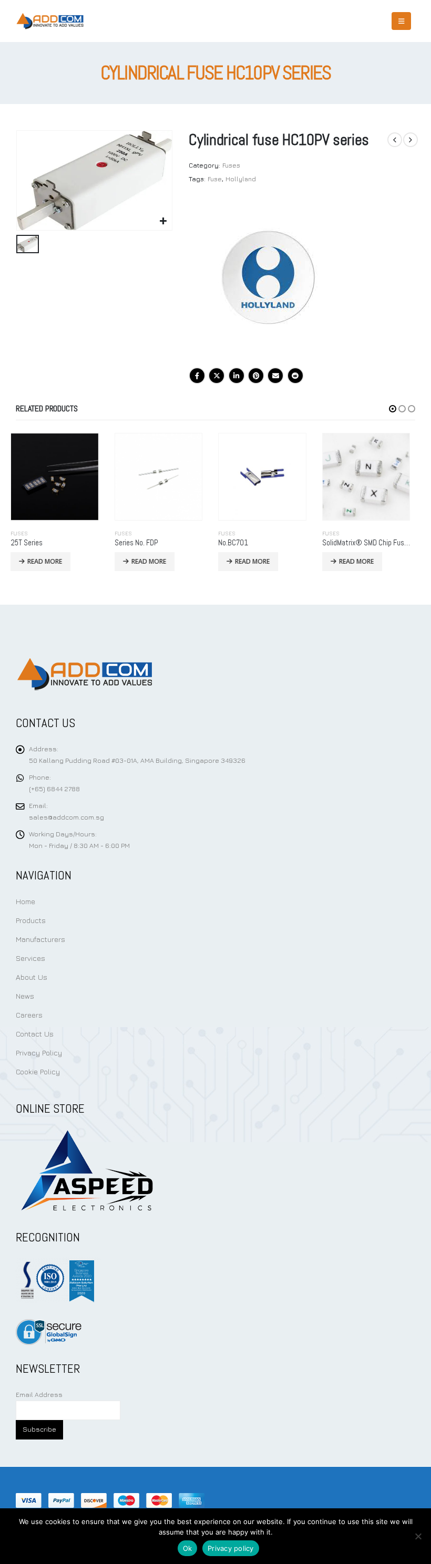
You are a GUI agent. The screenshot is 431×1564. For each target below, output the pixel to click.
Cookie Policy (38, 1071)
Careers (29, 1014)
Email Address (39, 1395)
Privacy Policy (39, 1052)
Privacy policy (231, 1548)
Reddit (295, 375)
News (25, 995)
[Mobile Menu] (401, 21)
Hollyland (240, 179)
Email (275, 375)
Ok (187, 1548)
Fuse (215, 179)
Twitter (216, 375)
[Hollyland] (267, 278)
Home (25, 901)
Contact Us (35, 1033)
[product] (60, 477)
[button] (392, 408)
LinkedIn (236, 375)
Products (31, 920)
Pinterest (256, 375)
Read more (50, 561)
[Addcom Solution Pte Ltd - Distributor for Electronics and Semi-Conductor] (50, 21)
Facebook (197, 375)
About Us (31, 976)
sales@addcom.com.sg (66, 817)
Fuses (231, 165)
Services (30, 958)
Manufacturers (40, 939)
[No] (418, 1536)
